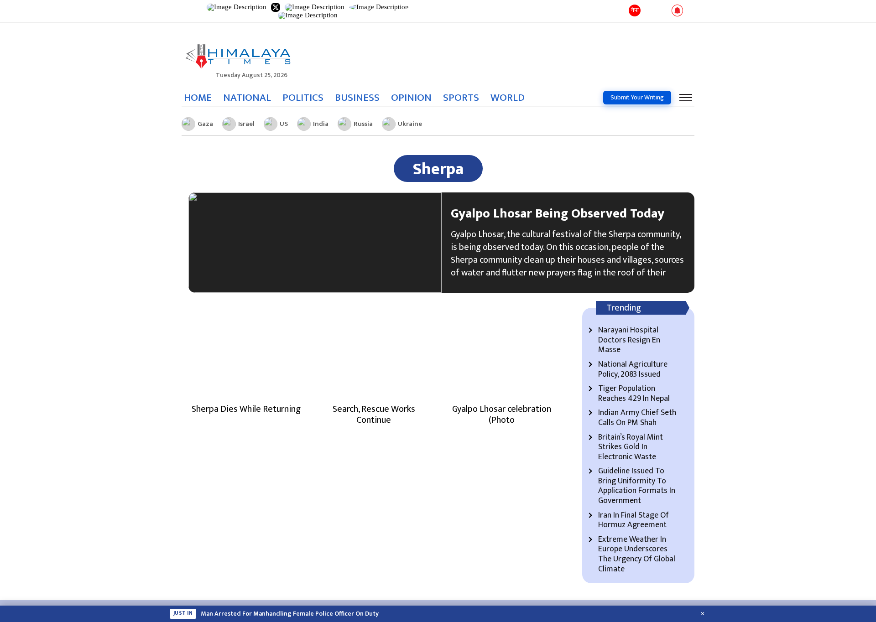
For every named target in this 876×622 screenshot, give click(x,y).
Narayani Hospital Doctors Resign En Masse (629, 340)
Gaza (205, 124)
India (320, 124)
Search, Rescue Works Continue (374, 414)
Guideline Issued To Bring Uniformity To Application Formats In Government (636, 486)
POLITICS (302, 97)
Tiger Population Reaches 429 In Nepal (634, 394)
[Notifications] (677, 10)
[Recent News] (649, 11)
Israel (246, 124)
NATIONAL (247, 97)
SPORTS (461, 97)
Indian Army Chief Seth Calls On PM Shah (637, 418)
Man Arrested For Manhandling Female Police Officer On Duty (290, 614)
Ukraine (410, 124)
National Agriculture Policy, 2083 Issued (632, 369)
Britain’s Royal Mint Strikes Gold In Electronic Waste (630, 447)
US (284, 124)
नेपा (635, 10)
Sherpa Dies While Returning (246, 409)
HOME (198, 97)
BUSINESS (357, 97)
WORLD (507, 97)
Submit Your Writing (637, 97)
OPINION (411, 97)
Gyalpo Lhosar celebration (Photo (501, 414)
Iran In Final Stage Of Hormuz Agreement (633, 520)
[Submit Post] (662, 11)
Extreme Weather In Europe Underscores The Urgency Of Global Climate (636, 554)
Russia (363, 124)
